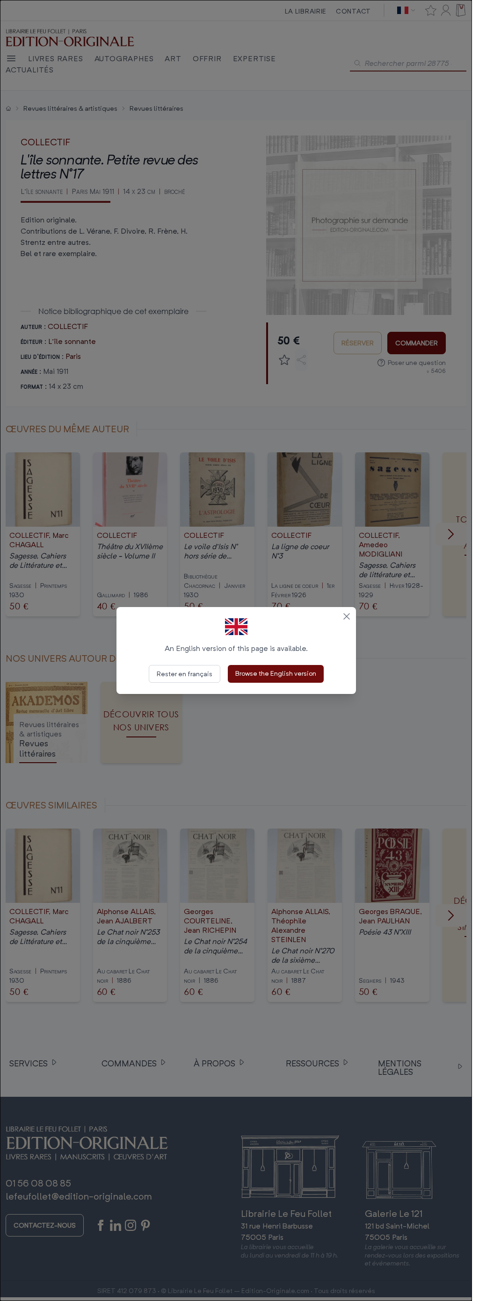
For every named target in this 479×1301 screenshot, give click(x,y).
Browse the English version (275, 673)
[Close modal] (346, 616)
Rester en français (184, 674)
